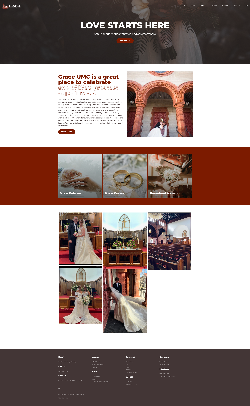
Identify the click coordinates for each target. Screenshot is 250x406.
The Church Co (63, 398)
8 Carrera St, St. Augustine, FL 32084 (70, 380)
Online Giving (96, 376)
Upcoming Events (131, 384)
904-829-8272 (63, 371)
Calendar (129, 382)
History (94, 367)
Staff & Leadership (98, 364)
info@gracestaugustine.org (67, 362)
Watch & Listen (164, 362)
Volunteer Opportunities (167, 376)
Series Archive (164, 364)
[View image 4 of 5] (125, 301)
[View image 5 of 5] (169, 241)
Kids (127, 364)
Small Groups (130, 362)
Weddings (129, 370)
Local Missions (164, 374)
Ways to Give (96, 379)
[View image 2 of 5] (80, 295)
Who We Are (96, 362)
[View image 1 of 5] (80, 238)
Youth (127, 367)
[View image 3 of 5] (125, 240)
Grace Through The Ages (100, 382)
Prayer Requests (131, 372)
